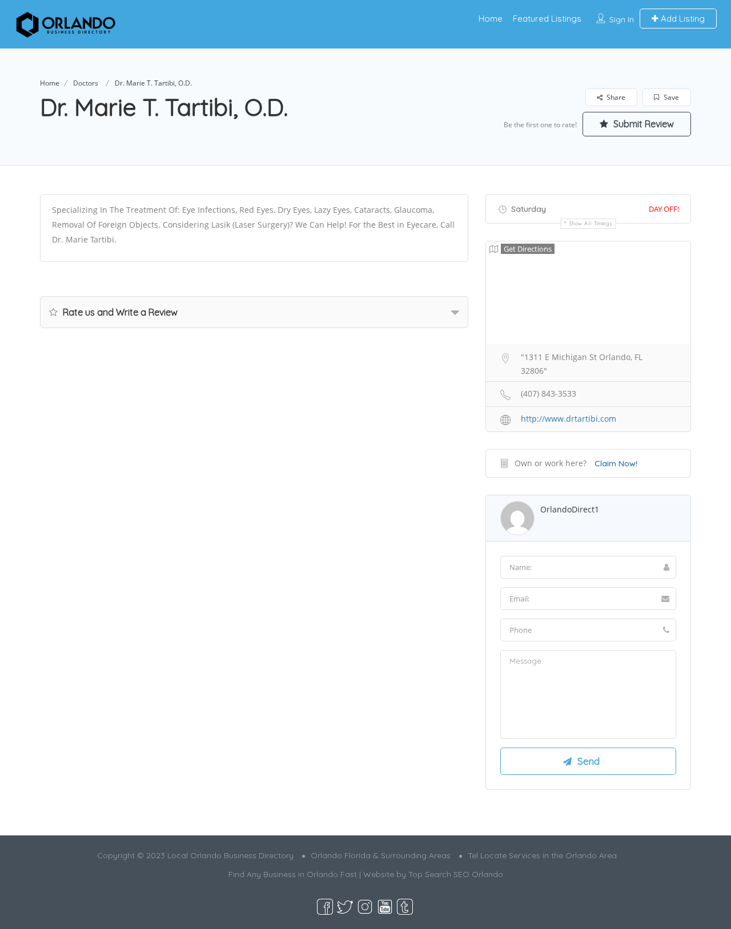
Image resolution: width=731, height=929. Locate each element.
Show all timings (590, 223)
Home (491, 18)
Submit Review (642, 124)
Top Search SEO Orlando (455, 874)
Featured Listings (547, 18)
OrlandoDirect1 (569, 509)
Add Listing (681, 18)
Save (670, 97)
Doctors (85, 83)
